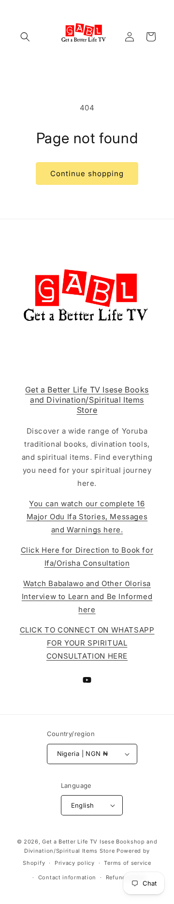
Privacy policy (75, 862)
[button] (25, 36)
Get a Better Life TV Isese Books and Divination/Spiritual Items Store (87, 400)
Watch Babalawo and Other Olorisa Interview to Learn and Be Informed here (87, 596)
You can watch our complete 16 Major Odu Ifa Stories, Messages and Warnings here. (87, 516)
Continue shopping (87, 173)
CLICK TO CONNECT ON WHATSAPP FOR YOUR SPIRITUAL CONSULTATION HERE (87, 643)
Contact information (67, 877)
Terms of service (127, 862)
